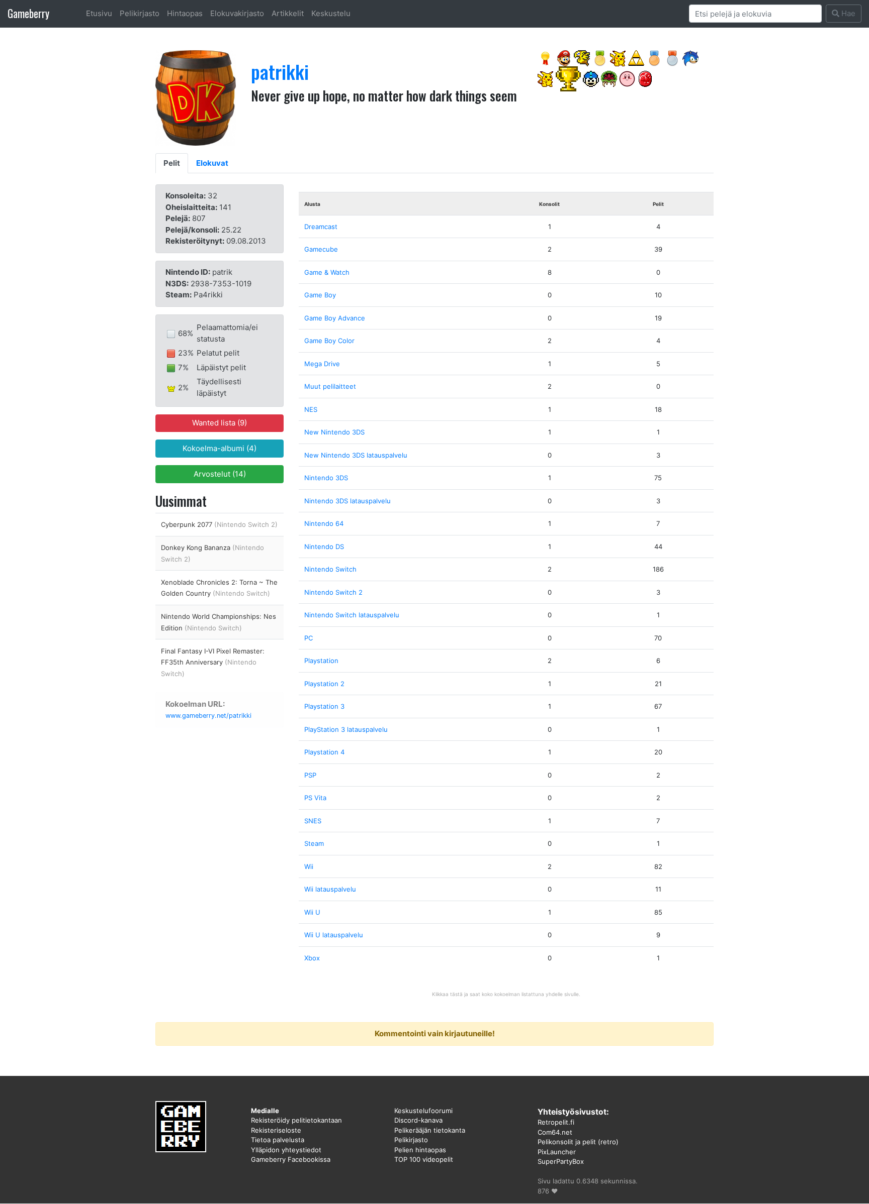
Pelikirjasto (139, 13)
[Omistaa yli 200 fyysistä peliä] (600, 57)
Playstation (321, 660)
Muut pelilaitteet (330, 386)
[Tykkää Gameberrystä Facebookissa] (546, 57)
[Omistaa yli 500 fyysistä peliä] (568, 78)
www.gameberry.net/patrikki (208, 715)
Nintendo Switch (330, 569)
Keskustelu (331, 13)
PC (308, 638)
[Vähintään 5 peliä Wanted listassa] (654, 57)
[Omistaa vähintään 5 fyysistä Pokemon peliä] (618, 57)
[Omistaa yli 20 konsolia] (672, 57)
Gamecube (321, 249)
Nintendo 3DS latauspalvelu (347, 501)
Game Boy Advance (334, 318)
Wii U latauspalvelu (333, 935)
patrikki (280, 71)
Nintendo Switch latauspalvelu (351, 615)
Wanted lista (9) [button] (219, 422)
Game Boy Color (329, 341)
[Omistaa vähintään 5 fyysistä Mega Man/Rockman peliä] (591, 78)
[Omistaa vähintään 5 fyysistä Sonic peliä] (690, 57)
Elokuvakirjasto (237, 13)
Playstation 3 (324, 706)
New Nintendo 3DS (334, 432)
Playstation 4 (324, 752)
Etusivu (99, 13)
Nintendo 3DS (326, 478)
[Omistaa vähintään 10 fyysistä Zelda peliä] (636, 57)
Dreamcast (320, 227)
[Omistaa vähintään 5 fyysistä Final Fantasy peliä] (582, 57)
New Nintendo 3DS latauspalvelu (355, 455)
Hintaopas (185, 13)
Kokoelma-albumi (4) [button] (219, 448)
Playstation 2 (324, 684)
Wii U (312, 912)
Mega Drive (322, 364)
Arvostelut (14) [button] (220, 474)
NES (310, 409)
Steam (314, 843)
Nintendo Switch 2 (333, 592)
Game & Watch (327, 272)
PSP (310, 775)
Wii (308, 866)
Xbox (312, 958)
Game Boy (320, 295)
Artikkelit (288, 13)
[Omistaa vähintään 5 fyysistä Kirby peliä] (627, 78)
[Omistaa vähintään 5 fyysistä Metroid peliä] (609, 78)
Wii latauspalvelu (330, 889)
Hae (847, 13)
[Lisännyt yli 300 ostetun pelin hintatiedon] (645, 78)
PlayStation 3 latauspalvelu (346, 729)
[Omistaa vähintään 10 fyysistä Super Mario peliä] (564, 57)
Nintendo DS (324, 546)
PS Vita (315, 798)
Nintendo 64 (323, 523)
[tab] (171, 163)
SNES (312, 821)
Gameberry (28, 13)
